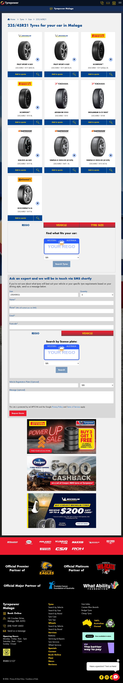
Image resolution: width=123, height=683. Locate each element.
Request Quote (18, 413)
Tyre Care (52, 616)
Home (12, 19)
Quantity (83, 291)
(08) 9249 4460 (15, 626)
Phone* (22, 307)
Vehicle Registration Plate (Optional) (24, 382)
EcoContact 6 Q (25, 208)
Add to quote (20, 74)
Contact (52, 651)
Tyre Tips (52, 620)
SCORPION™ (98, 64)
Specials (52, 648)
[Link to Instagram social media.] (107, 677)
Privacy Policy (57, 407)
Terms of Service (73, 407)
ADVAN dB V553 (61, 112)
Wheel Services (54, 645)
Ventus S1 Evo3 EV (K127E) (61, 160)
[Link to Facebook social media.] (101, 677)
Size (11, 291)
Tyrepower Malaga (63, 8)
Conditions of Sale (32, 679)
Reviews (52, 664)
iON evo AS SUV (25, 160)
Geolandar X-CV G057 (98, 112)
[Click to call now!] (102, 3)
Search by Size (54, 610)
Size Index (85, 604)
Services (52, 632)
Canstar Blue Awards (89, 607)
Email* (12, 315)
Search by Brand (55, 613)
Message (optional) (17, 390)
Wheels (52, 623)
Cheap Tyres (86, 613)
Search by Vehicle (55, 607)
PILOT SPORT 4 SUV (25, 64)
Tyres (51, 604)
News (51, 661)
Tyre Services (53, 642)
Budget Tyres (86, 610)
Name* (12, 299)
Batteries (51, 635)
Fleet (50, 658)
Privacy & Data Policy (17, 679)
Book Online (54, 654)
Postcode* (13, 323)
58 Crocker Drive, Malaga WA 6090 (16, 620)
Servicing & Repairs (56, 639)
